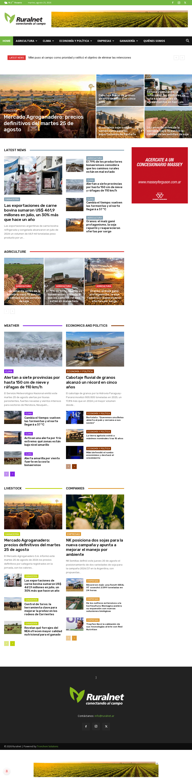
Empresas (104, 41)
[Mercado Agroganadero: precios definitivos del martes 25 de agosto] (48, 106)
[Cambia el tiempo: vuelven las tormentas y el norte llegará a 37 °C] (74, 204)
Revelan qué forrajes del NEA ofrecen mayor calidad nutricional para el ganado (43, 631)
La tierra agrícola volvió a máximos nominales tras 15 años (104, 437)
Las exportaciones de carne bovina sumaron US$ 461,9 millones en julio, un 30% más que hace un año (31, 212)
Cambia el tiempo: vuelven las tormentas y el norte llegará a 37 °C (104, 206)
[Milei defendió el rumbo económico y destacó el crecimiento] (74, 452)
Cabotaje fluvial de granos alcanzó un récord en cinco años (91, 382)
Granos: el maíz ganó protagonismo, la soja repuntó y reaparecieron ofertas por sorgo (103, 226)
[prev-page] (6, 311)
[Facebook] (173, 2)
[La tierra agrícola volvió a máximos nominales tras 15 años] (74, 435)
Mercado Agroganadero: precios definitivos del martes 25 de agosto (32, 545)
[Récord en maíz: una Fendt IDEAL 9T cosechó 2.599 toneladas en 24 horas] (74, 584)
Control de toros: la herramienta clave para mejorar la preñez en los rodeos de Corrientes (40, 609)
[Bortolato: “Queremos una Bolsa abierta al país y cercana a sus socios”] (74, 417)
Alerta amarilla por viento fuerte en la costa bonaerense (42, 462)
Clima (47, 41)
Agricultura (25, 41)
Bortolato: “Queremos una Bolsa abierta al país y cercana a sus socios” (104, 420)
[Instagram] (179, 2)
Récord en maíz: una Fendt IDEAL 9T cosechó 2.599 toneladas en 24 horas (105, 588)
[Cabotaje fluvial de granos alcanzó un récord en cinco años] (120, 90)
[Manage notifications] (7, 771)
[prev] (176, 57)
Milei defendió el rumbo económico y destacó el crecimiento (100, 455)
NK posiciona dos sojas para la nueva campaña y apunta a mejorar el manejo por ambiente (94, 547)
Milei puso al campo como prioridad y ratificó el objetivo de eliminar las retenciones (79, 57)
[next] (182, 57)
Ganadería (127, 41)
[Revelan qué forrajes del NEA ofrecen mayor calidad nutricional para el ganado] (13, 627)
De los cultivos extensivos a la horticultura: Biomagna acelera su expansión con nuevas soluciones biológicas (104, 607)
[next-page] (12, 311)
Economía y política (74, 41)
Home (6, 41)
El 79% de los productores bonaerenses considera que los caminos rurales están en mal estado (104, 166)
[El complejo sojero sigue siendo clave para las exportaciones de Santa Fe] (120, 122)
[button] (187, 41)
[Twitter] (185, 2)
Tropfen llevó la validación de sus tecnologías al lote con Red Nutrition (104, 627)
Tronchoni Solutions (47, 746)
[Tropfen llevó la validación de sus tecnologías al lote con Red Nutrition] (74, 624)
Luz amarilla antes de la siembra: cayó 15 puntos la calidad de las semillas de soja (24, 296)
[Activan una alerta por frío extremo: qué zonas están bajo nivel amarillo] (13, 437)
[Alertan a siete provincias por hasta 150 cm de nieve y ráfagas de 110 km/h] (74, 185)
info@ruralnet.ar (104, 716)
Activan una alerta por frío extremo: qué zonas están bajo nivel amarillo (42, 441)
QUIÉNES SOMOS (154, 41)
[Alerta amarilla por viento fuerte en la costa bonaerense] (13, 457)
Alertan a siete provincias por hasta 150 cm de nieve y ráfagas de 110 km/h (104, 187)
